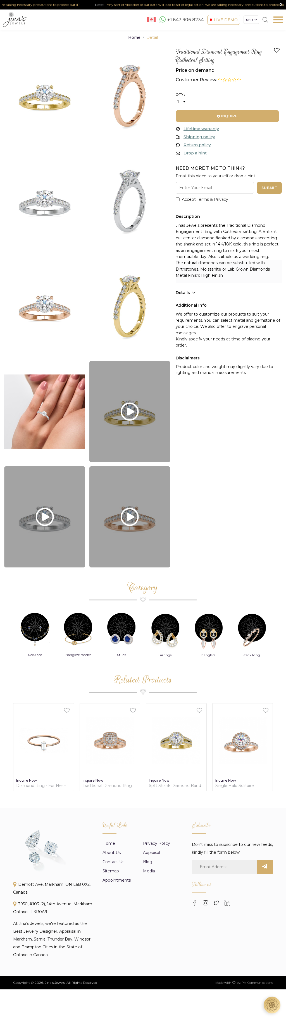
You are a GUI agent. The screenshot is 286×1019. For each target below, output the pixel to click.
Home (134, 37)
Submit (269, 188)
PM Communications (257, 983)
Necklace (35, 655)
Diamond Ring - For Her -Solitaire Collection (41, 785)
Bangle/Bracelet (78, 655)
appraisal (151, 852)
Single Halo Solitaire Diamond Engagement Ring (238, 785)
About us (112, 852)
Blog (147, 861)
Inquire (229, 116)
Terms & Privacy (212, 199)
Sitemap (111, 871)
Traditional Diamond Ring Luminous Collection (107, 785)
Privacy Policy (156, 843)
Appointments (117, 880)
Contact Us (113, 861)
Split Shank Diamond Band (175, 785)
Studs (121, 655)
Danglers (208, 655)
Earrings (164, 655)
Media (149, 871)
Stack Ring (251, 655)
